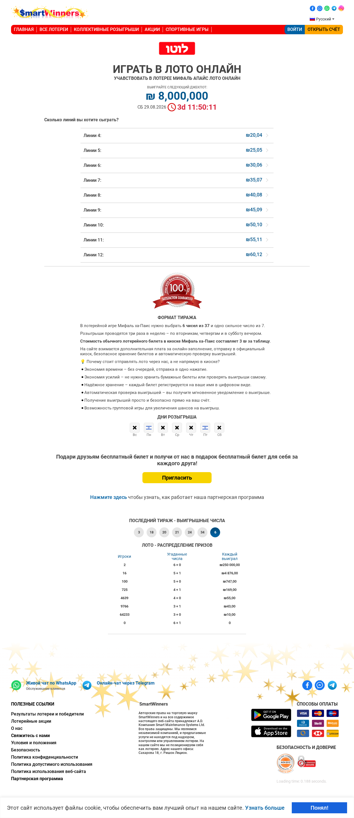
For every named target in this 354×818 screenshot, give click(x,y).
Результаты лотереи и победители (47, 714)
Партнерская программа (37, 778)
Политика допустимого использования (51, 764)
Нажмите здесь (109, 497)
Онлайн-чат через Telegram (126, 683)
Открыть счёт (324, 29)
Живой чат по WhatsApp (51, 683)
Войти (294, 29)
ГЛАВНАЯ (24, 29)
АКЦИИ (152, 29)
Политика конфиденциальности (44, 757)
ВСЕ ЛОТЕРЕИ (54, 29)
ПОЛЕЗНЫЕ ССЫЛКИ (32, 704)
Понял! (319, 807)
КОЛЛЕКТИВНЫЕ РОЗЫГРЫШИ (106, 29)
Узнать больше (265, 807)
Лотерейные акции (31, 721)
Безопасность (25, 750)
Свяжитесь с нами (30, 735)
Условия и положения (33, 742)
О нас (16, 728)
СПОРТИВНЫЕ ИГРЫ (187, 29)
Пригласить (177, 477)
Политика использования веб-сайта (48, 771)
